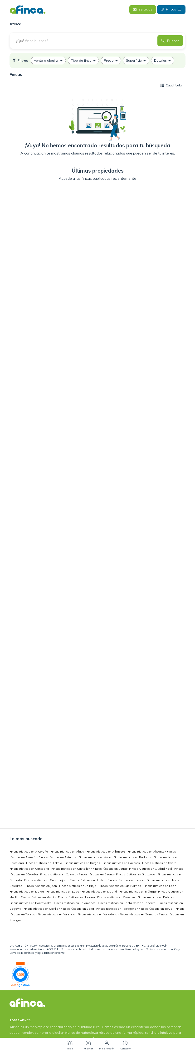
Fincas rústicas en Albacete (106, 851)
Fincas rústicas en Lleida (27, 891)
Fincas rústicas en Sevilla (41, 908)
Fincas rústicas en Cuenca (58, 874)
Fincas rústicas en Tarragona (116, 908)
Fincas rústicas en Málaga (137, 891)
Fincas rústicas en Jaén (41, 886)
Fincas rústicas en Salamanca (75, 903)
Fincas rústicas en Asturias (58, 857)
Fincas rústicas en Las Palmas (120, 886)
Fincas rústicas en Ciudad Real (151, 868)
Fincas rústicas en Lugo (63, 891)
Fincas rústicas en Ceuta (110, 868)
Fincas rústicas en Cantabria (30, 868)
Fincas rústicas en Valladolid (98, 914)
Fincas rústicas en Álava (67, 851)
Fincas (171, 9)
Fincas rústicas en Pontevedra (31, 903)
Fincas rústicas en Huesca (126, 880)
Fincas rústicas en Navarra (77, 897)
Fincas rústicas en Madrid (100, 891)
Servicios (145, 9)
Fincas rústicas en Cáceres (121, 863)
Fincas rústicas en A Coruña (29, 851)
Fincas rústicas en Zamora (138, 914)
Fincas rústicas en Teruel (156, 908)
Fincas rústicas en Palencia (156, 897)
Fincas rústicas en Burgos (82, 863)
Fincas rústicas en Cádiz (159, 863)
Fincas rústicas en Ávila (95, 857)
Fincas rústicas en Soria (78, 908)
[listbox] (97, 60)
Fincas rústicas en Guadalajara (46, 880)
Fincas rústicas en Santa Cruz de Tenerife (127, 903)
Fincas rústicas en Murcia (38, 897)
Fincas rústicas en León (160, 886)
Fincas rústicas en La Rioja (78, 886)
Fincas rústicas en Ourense (116, 897)
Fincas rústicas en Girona (96, 874)
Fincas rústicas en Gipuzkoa (136, 874)
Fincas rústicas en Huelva (88, 880)
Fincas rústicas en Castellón (71, 868)
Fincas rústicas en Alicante (146, 851)
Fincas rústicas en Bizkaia (44, 863)
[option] (48, 60)
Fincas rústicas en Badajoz (132, 857)
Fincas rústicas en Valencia (57, 914)
